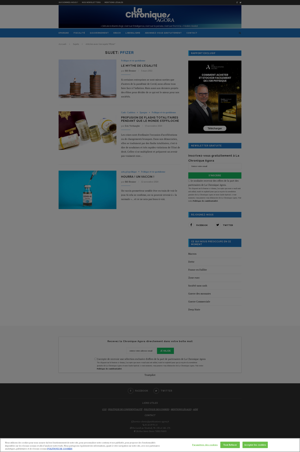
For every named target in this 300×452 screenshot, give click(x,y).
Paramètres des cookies (205, 444)
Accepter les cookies (255, 444)
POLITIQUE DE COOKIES (59, 448)
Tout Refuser (230, 444)
